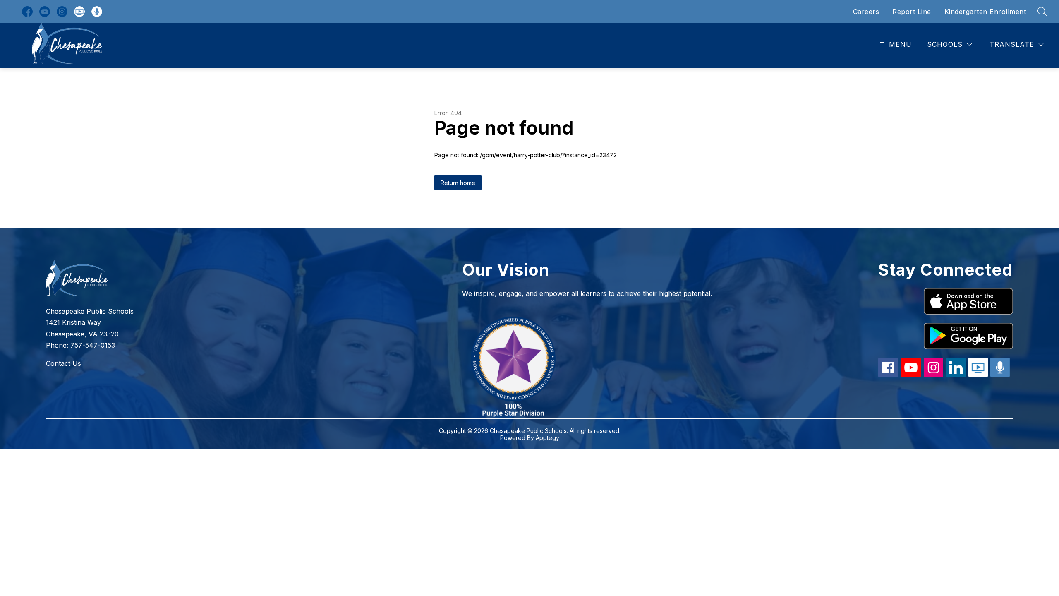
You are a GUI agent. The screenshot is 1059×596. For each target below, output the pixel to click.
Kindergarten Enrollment (985, 11)
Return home (458, 182)
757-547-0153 (92, 345)
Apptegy (547, 437)
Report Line (911, 11)
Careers (866, 11)
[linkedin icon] (956, 375)
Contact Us (63, 363)
